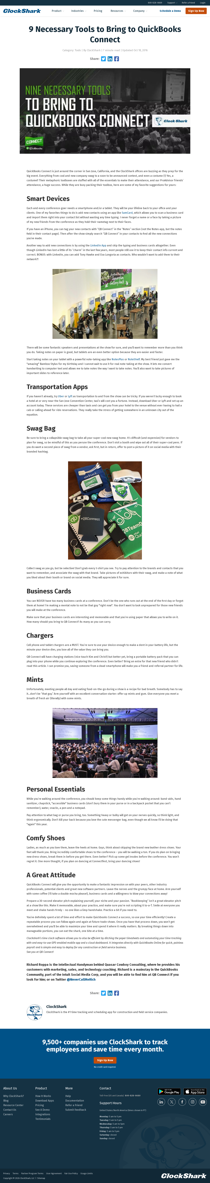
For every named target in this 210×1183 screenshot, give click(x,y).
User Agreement (54, 1173)
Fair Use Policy (71, 1173)
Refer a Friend (188, 2)
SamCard (127, 212)
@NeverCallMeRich (81, 979)
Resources (117, 10)
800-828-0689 (155, 2)
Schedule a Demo (170, 10)
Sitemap (41, 1178)
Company (139, 10)
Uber (61, 396)
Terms (16, 1173)
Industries (77, 10)
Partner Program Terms (32, 1173)
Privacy (6, 1173)
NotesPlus (118, 359)
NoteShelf (134, 359)
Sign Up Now (196, 10)
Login (202, 2)
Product (56, 10)
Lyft (70, 396)
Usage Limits (87, 1173)
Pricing (98, 10)
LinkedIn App (98, 245)
